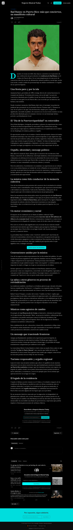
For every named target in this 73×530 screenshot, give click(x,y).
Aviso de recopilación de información (31, 488)
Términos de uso (36, 487)
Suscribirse (36, 483)
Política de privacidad (45, 488)
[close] (50, 468)
